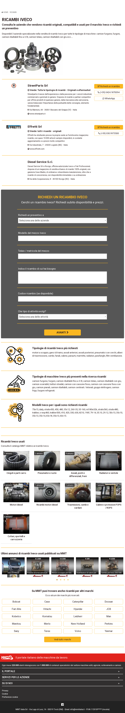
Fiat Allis (16, 609)
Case (47, 601)
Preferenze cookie (10, 697)
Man (108, 616)
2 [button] (60, 580)
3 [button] (64, 580)
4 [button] (68, 580)
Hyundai (78, 609)
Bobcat (16, 601)
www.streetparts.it (37, 114)
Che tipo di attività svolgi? (32, 311)
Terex (47, 631)
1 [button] (57, 580)
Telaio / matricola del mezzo (33, 250)
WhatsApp (109, 98)
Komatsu (47, 616)
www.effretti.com (36, 149)
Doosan (109, 601)
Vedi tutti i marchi (62, 639)
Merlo (47, 623)
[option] (13, 567)
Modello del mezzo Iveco (32, 233)
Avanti (62, 332)
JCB (108, 609)
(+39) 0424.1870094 (109, 92)
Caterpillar (77, 601)
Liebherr (77, 616)
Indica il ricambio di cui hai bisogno (37, 268)
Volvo (78, 631)
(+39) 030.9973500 (109, 133)
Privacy (5, 690)
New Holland (78, 623)
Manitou (16, 623)
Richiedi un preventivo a (31, 215)
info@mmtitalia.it (77, 709)
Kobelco (16, 616)
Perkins (109, 623)
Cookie (5, 694)
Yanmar (109, 631)
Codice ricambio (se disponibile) (35, 293)
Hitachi (47, 609)
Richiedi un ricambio (110, 86)
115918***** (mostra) (100, 709)
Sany (16, 631)
